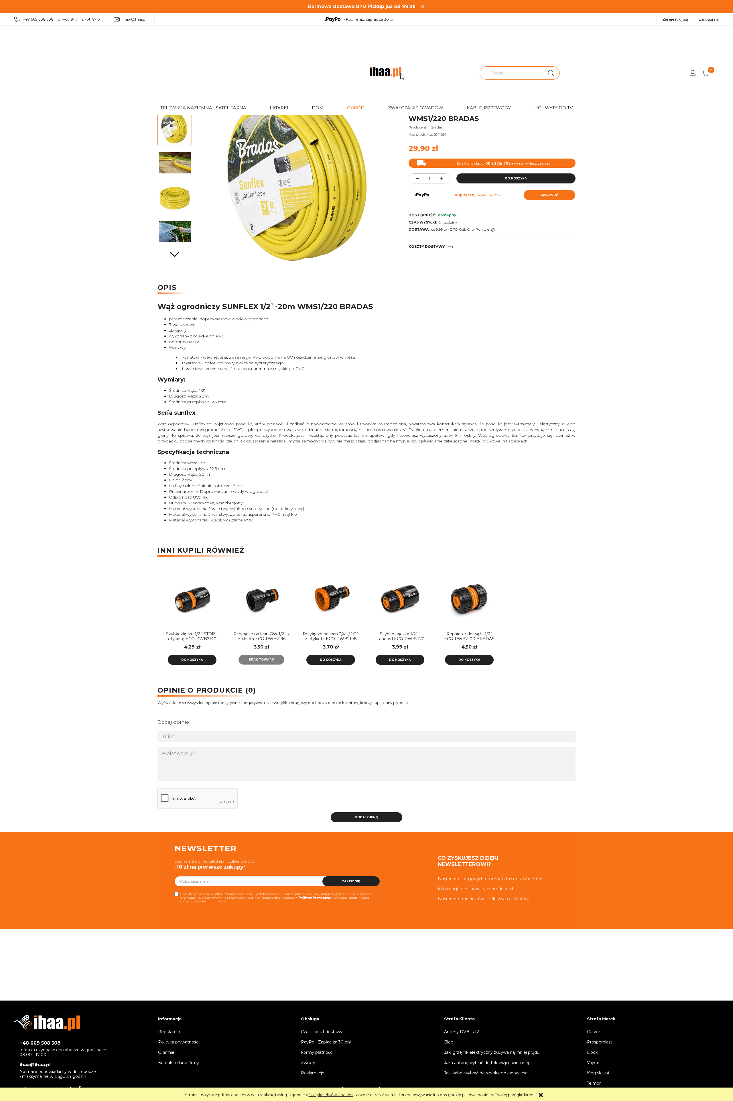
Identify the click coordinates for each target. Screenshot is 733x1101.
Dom (318, 107)
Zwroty (308, 1062)
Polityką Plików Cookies (331, 1094)
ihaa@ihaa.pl (134, 19)
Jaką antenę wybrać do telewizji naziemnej (486, 1062)
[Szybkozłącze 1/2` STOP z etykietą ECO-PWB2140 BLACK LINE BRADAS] (192, 597)
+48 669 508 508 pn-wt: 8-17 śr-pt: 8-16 (61, 19)
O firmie (166, 1052)
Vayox (593, 1062)
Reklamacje (312, 1073)
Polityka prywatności (178, 1042)
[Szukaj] (550, 73)
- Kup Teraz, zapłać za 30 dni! (370, 19)
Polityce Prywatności (315, 898)
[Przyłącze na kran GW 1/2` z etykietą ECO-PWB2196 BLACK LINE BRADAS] (261, 597)
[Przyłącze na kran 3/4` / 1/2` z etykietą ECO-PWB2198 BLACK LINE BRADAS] (330, 597)
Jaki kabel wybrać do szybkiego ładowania (485, 1073)
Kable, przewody (489, 107)
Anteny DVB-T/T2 (461, 1031)
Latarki (279, 107)
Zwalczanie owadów (415, 107)
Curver (593, 1031)
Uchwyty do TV (553, 107)
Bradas (436, 127)
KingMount (598, 1073)
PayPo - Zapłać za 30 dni (326, 1042)
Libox (592, 1052)
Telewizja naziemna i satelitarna (203, 107)
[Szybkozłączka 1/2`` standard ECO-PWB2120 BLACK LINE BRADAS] (400, 597)
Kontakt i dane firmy (178, 1062)
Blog (449, 1042)
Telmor (594, 1083)
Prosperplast (599, 1042)
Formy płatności (317, 1052)
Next (174, 254)
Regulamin (169, 1031)
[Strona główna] (387, 73)
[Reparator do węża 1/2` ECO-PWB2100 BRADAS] (469, 597)
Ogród (355, 107)
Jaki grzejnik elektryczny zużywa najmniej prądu (491, 1052)
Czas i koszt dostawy (321, 1031)
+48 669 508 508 (39, 1043)
